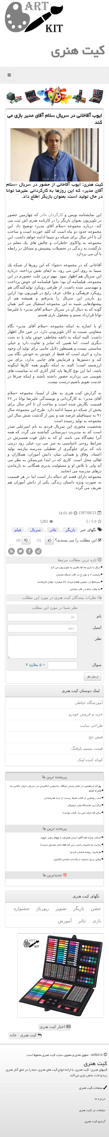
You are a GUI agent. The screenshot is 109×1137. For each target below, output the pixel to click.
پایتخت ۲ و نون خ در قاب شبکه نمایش (78, 574)
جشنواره (22, 908)
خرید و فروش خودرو (86, 714)
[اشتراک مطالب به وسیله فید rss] (11, 551)
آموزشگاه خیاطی (89, 703)
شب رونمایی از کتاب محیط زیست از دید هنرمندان (72, 798)
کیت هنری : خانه (24, 1035)
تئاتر (43, 215)
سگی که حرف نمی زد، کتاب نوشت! (81, 813)
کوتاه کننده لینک (90, 760)
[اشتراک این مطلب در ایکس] (20, 551)
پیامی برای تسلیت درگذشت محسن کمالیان (77, 859)
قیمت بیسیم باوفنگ (87, 748)
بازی (97, 920)
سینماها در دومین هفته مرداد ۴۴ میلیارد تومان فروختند (68, 582)
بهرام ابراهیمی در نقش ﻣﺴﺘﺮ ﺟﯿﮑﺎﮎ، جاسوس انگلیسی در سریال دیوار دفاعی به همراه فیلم (55, 788)
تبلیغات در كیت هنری (92, 1110)
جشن (96, 908)
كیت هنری (78, 50)
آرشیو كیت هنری (95, 1121)
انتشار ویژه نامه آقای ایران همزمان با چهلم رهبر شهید (71, 837)
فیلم (17, 530)
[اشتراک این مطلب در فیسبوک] (29, 551)
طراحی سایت (91, 726)
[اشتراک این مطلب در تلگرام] (38, 551)
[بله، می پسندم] (49, 540)
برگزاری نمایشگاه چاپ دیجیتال (84, 805)
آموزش (65, 920)
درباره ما (100, 1099)
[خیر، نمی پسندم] (26, 540)
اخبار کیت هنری (53, 1027)
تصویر (61, 908)
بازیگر (70, 530)
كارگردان (55, 215)
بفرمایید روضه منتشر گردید (85, 852)
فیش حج (96, 737)
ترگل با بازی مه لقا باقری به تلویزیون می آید (75, 567)
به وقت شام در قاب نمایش (85, 589)
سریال (35, 530)
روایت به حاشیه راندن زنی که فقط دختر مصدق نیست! (70, 845)
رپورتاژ (42, 908)
